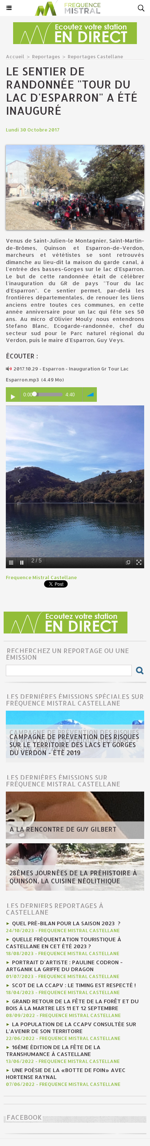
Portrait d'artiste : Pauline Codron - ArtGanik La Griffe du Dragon (64, 966)
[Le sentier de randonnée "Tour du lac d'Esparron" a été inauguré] (75, 148)
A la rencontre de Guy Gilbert (63, 829)
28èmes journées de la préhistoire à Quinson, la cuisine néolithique (73, 877)
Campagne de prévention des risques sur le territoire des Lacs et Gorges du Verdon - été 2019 (74, 745)
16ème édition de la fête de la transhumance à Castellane (53, 1050)
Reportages (46, 56)
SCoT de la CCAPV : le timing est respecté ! (74, 985)
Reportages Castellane (95, 56)
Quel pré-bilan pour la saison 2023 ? (66, 923)
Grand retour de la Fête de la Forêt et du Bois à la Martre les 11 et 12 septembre (72, 1005)
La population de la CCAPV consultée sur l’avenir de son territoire (71, 1028)
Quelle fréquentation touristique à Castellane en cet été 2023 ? (63, 943)
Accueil (15, 56)
